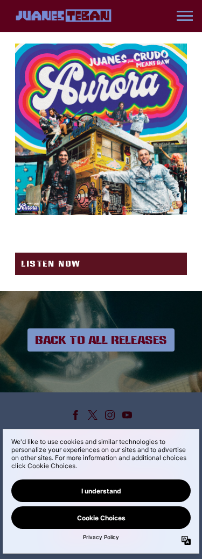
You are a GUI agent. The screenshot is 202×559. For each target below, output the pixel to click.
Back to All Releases (101, 339)
